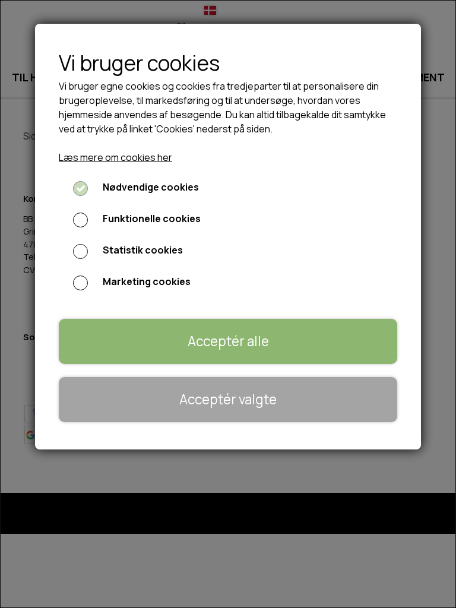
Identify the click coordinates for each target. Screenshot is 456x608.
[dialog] (228, 304)
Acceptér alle (228, 341)
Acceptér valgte (228, 399)
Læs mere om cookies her (115, 157)
